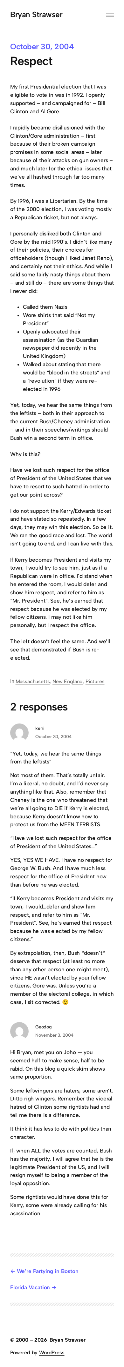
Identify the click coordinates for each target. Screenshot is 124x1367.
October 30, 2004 (53, 736)
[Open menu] (110, 14)
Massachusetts (33, 681)
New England (67, 681)
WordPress (51, 1353)
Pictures (95, 681)
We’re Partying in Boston (48, 1271)
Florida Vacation (30, 1287)
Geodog (43, 1027)
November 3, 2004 (54, 1035)
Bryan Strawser (36, 14)
